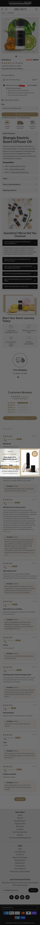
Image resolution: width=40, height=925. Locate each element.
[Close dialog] (39, 450)
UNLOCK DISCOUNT (10, 467)
